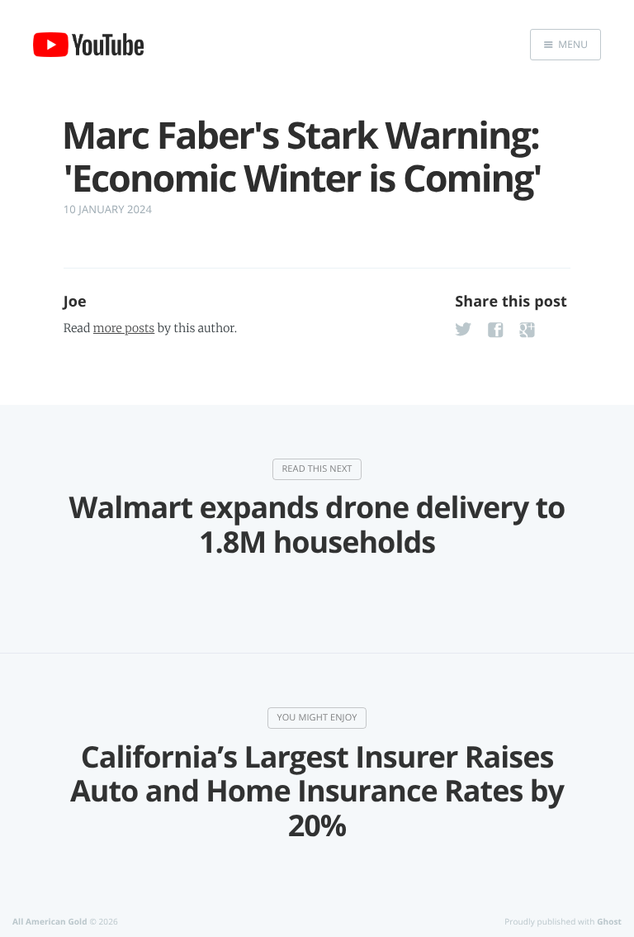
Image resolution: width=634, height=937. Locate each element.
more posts (123, 328)
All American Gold (50, 921)
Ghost (609, 921)
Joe (75, 302)
